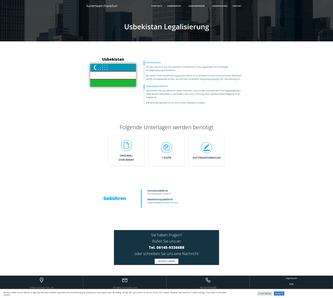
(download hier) (170, 202)
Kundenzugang (220, 6)
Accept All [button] (279, 293)
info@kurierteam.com (125, 287)
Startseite (156, 6)
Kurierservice (174, 6)
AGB (291, 284)
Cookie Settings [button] (265, 293)
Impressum (291, 278)
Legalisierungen (196, 6)
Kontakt (237, 6)
